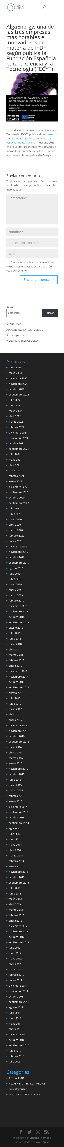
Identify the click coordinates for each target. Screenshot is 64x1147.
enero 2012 (15, 980)
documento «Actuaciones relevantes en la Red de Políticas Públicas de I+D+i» (30, 138)
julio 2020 (14, 508)
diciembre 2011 (18, 985)
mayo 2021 (15, 459)
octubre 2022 (17, 389)
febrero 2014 (16, 861)
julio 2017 (14, 698)
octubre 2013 (17, 877)
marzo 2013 (16, 909)
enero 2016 (15, 763)
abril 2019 (15, 589)
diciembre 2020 (18, 486)
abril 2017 (15, 714)
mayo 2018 (15, 644)
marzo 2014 (16, 855)
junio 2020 (15, 514)
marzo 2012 (16, 969)
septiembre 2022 (19, 394)
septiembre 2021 (19, 448)
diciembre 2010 (18, 1034)
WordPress (42, 1142)
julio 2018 (14, 633)
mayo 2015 (15, 785)
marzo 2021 (16, 470)
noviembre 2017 (18, 676)
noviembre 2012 (18, 931)
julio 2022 (14, 400)
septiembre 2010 (19, 1045)
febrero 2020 (16, 535)
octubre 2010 (17, 1040)
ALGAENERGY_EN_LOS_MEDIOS (24, 329)
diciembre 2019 (18, 546)
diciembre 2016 (18, 725)
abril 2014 (15, 850)
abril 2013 (15, 904)
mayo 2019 (15, 584)
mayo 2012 (15, 958)
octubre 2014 (17, 817)
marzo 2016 (16, 758)
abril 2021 (15, 465)
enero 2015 (15, 801)
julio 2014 (14, 834)
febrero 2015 (16, 795)
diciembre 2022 (18, 378)
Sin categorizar (15, 335)
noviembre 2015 (18, 768)
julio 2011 (14, 1012)
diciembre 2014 (18, 806)
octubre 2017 (17, 682)
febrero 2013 (16, 915)
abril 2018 (15, 649)
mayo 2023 (15, 373)
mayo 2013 (15, 898)
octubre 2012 (17, 937)
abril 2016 (15, 752)
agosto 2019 (16, 568)
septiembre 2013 (19, 882)
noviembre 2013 (18, 871)
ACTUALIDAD (14, 324)
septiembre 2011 (19, 1001)
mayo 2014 (15, 844)
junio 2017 (15, 703)
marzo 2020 (16, 530)
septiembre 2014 (19, 823)
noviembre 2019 (18, 551)
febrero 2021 (16, 476)
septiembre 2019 (19, 562)
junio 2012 (15, 953)
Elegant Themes (39, 1137)
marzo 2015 (16, 790)
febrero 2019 (16, 600)
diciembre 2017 (18, 671)
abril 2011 (15, 1029)
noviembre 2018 (18, 611)
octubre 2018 (17, 617)
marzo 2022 (16, 421)
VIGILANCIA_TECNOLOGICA (22, 340)
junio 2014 (15, 839)
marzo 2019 (16, 595)
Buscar (10, 306)
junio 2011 (15, 1018)
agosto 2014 (16, 828)
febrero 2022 (16, 427)
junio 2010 (15, 1050)
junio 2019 (15, 579)
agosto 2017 (16, 692)
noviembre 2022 (18, 383)
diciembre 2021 (18, 432)
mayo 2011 (15, 1023)
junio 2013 (15, 893)
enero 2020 (15, 541)
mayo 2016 (15, 747)
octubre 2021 (17, 443)
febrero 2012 (16, 974)
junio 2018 (15, 638)
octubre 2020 (17, 497)
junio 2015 (15, 779)
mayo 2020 (15, 519)
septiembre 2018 (19, 622)
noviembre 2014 (18, 812)
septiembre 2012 (19, 942)
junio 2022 (15, 405)
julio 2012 (14, 947)
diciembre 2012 (18, 926)
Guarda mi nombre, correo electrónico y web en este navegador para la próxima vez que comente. (31, 266)
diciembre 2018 (18, 606)
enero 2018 (15, 665)
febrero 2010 (16, 1056)
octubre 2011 (17, 996)
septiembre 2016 (19, 741)
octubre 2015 (17, 774)
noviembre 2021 (18, 438)
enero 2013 (15, 920)
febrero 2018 (16, 660)
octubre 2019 (17, 557)
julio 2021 (14, 454)
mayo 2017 (15, 709)
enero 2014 (15, 866)
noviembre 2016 (18, 731)
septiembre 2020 (19, 503)
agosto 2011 (16, 1007)
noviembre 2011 (18, 991)
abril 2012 (15, 964)
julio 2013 (14, 888)
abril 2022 (15, 416)
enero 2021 (15, 481)
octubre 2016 (17, 736)
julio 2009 (14, 1061)
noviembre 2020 (18, 492)
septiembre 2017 (19, 687)
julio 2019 (14, 573)
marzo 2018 (16, 654)
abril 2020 (15, 524)
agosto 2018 (16, 627)
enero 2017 (15, 720)
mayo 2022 (15, 411)
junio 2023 (15, 367)
